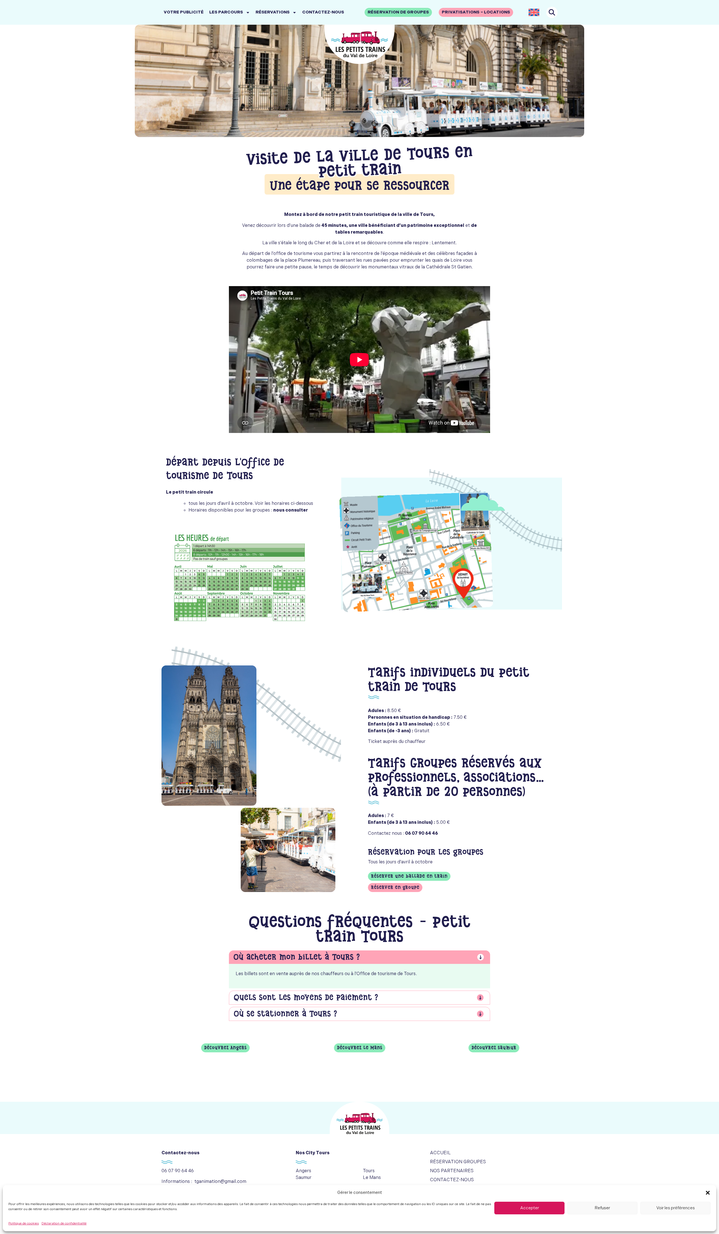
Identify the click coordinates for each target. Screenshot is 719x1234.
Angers (303, 1171)
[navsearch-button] (552, 12)
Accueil (440, 1153)
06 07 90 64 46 (177, 1171)
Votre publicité (184, 12)
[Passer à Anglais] (534, 12)
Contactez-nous (323, 12)
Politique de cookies (23, 1223)
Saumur (303, 1177)
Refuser (602, 1208)
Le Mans (372, 1177)
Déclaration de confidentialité (64, 1223)
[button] (708, 1193)
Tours (369, 1171)
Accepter (529, 1208)
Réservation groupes (458, 1162)
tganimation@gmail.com (220, 1181)
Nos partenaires (452, 1171)
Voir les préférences (675, 1208)
